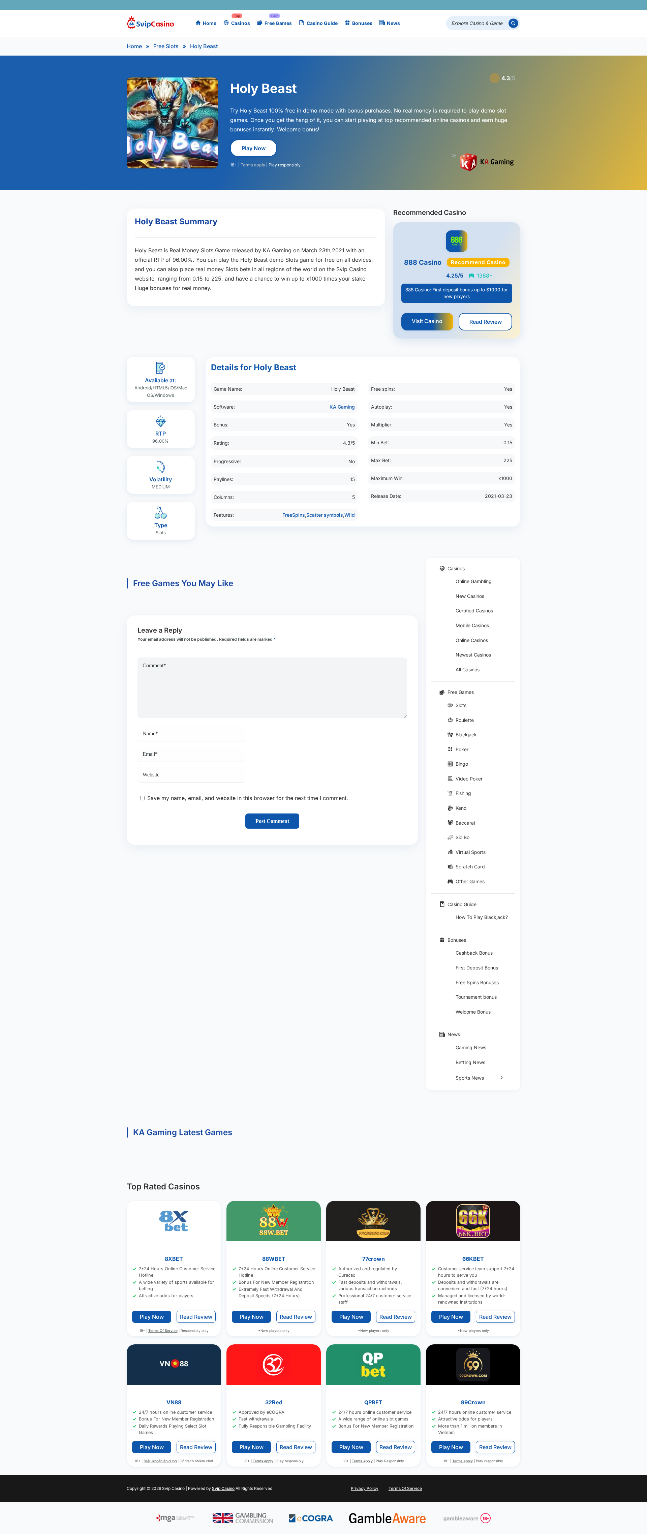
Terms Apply (362, 1461)
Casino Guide (322, 23)
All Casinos (468, 669)
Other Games (470, 881)
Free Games (278, 23)
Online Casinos (472, 640)
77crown (373, 1258)
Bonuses (362, 23)
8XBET (174, 1258)
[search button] (513, 23)
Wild (349, 515)
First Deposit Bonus (477, 967)
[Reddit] (503, 5)
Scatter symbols (324, 515)
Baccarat (465, 823)
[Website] (513, 5)
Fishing (463, 793)
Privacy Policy (364, 1488)
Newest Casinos (473, 655)
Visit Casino (427, 321)
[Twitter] (464, 5)
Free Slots (166, 46)
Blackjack (466, 734)
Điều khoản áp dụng (160, 1461)
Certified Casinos (474, 610)
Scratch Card (470, 866)
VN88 (173, 1402)
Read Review (485, 321)
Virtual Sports (471, 852)
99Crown (473, 1402)
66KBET (473, 1258)
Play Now (254, 148)
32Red (273, 1402)
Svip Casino (223, 1488)
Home (209, 23)
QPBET (373, 1402)
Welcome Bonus (473, 1012)
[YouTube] (474, 5)
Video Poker (469, 778)
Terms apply (253, 164)
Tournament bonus (476, 997)
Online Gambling (474, 581)
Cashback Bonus (474, 953)
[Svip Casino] (150, 23)
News (393, 23)
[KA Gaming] (487, 162)
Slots (461, 705)
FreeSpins (293, 515)
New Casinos (470, 596)
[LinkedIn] (494, 5)
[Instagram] (484, 5)
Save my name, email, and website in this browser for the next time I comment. (247, 798)
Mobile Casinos (472, 625)
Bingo (462, 764)
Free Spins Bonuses (477, 982)
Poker (462, 749)
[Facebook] (455, 5)
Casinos (240, 23)
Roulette (465, 720)
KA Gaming (342, 407)
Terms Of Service (163, 1331)
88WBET (273, 1258)
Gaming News (471, 1047)
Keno (461, 808)
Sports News (470, 1078)
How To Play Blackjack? (482, 917)
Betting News (470, 1062)
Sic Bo (462, 837)
